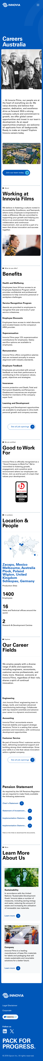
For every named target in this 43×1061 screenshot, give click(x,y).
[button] (37, 4)
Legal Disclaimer (10, 1006)
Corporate (7, 1011)
